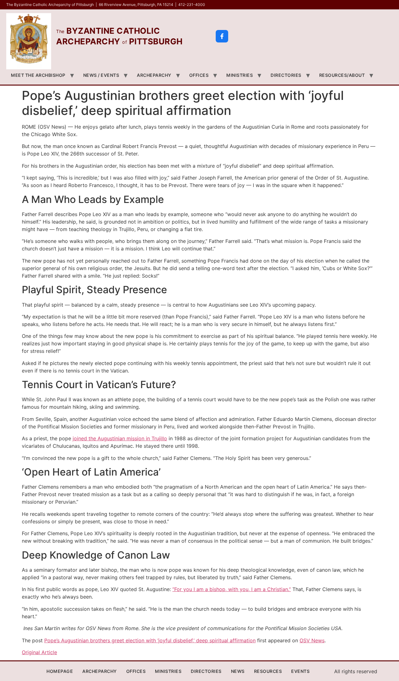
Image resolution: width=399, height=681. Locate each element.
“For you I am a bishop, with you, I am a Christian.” (231, 589)
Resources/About (342, 75)
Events (300, 671)
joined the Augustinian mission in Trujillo (120, 438)
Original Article (39, 652)
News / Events (101, 75)
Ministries (239, 75)
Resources (268, 671)
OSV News (312, 640)
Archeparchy (154, 75)
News (238, 671)
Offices (199, 75)
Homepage (59, 671)
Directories (286, 75)
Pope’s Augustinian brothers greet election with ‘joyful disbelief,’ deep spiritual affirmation (150, 640)
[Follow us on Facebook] (222, 36)
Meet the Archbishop (38, 75)
